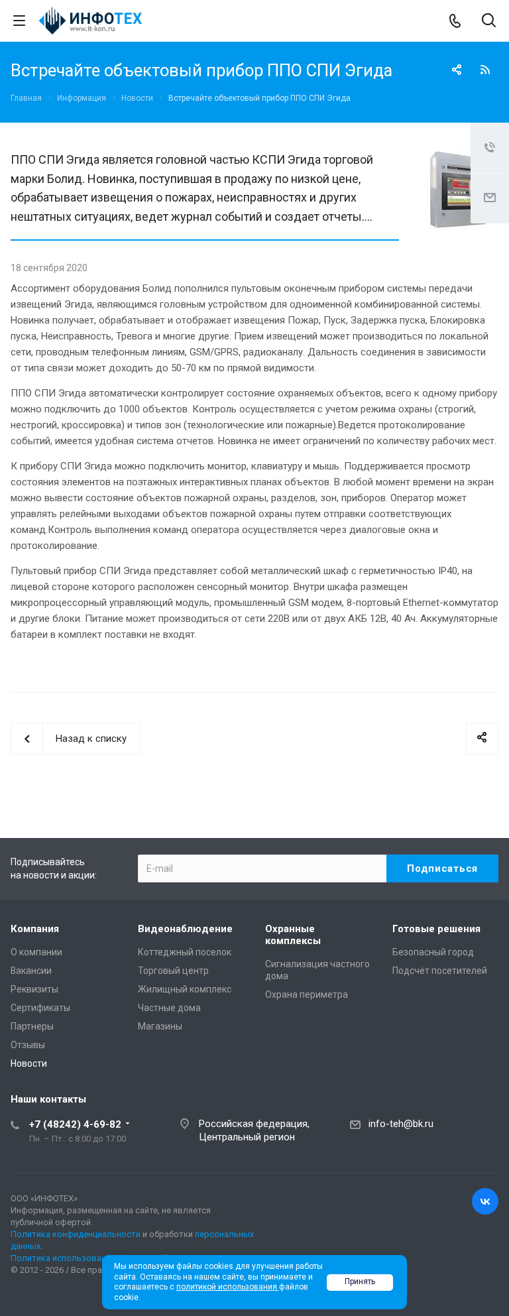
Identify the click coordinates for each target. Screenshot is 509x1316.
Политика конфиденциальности (76, 1234)
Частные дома (169, 1007)
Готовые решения (436, 929)
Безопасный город (433, 952)
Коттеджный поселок (184, 952)
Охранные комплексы (293, 935)
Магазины (160, 1026)
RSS (485, 69)
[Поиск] (489, 22)
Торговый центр (173, 970)
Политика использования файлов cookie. (95, 1258)
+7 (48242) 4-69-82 (75, 1124)
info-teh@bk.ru (400, 1124)
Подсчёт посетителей (439, 970)
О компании (36, 952)
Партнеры (32, 1026)
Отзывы (28, 1045)
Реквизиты (34, 989)
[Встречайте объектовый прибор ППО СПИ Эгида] (458, 158)
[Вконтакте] (485, 1201)
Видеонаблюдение (185, 929)
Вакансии (31, 970)
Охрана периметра (306, 994)
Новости (29, 1063)
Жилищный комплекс (184, 989)
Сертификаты (40, 1007)
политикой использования (227, 1286)
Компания (35, 929)
